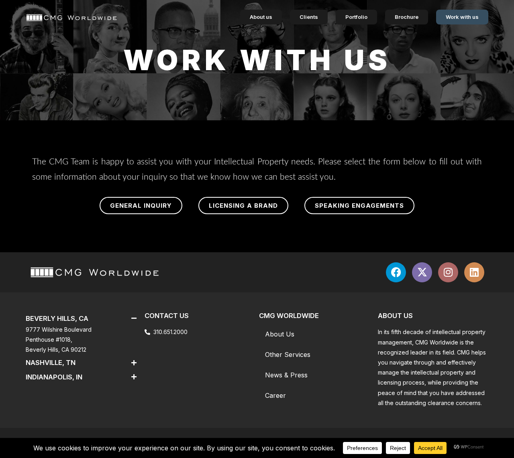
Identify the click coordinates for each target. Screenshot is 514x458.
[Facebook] (396, 272)
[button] (141, 205)
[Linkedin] (474, 272)
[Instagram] (448, 272)
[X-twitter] (422, 272)
